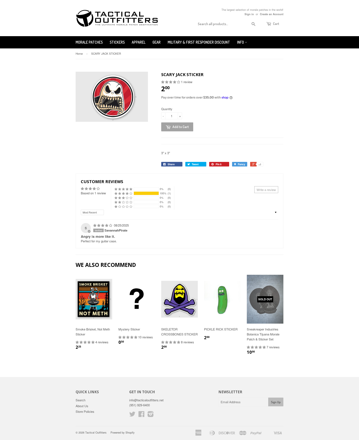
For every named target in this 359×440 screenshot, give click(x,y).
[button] (171, 82)
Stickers (117, 42)
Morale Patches (89, 42)
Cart (275, 23)
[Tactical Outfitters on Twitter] (132, 415)
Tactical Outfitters (96, 432)
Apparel (138, 42)
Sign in (249, 14)
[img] (103, 225)
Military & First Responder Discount (199, 42)
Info (241, 42)
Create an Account (271, 14)
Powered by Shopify (123, 432)
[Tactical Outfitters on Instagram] (151, 415)
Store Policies (85, 411)
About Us (82, 406)
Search (80, 400)
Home (79, 53)
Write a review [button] (266, 189)
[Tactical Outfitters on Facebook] (141, 415)
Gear (156, 42)
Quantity (166, 109)
